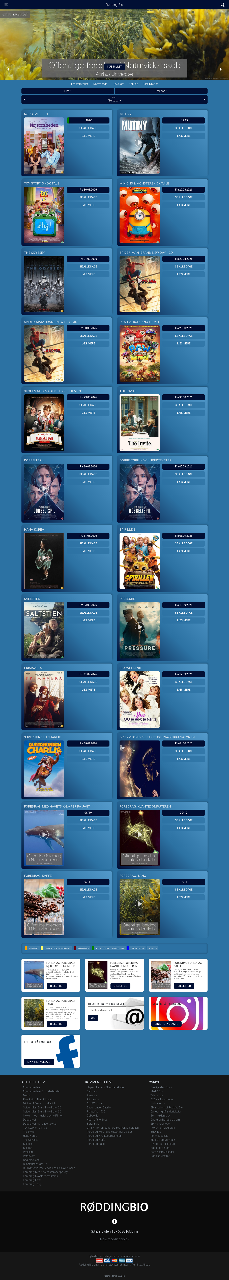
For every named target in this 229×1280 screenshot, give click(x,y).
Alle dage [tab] (113, 99)
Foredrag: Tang (32, 1184)
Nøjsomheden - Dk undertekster (41, 1091)
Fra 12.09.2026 (183, 674)
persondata (123, 1256)
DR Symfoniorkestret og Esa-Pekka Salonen (49, 1168)
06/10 (88, 812)
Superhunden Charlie (35, 1164)
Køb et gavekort (160, 1147)
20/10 (183, 812)
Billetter (56, 985)
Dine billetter (151, 84)
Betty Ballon (94, 1123)
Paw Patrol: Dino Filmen (37, 1099)
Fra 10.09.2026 (183, 605)
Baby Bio (156, 1131)
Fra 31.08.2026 (88, 535)
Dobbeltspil (29, 1119)
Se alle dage (88, 128)
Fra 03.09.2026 (88, 605)
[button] (8, 69)
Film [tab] (66, 91)
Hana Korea (30, 1135)
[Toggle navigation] (222, 5)
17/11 (183, 881)
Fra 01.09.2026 (88, 258)
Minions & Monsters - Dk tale (39, 1103)
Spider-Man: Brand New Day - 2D (42, 1107)
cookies (135, 1256)
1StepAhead (142, 1264)
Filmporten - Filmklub (163, 1143)
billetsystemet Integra (118, 1264)
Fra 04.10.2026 (183, 743)
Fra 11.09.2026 (88, 674)
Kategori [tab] (160, 91)
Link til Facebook (39, 1061)
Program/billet (79, 84)
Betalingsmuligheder (162, 1151)
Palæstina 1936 (96, 1111)
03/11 (88, 881)
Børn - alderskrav (160, 1115)
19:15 (184, 120)
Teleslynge (157, 1095)
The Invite (29, 1131)
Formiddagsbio (159, 1135)
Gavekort (118, 84)
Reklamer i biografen (163, 1127)
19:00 (89, 120)
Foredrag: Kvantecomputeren (40, 1176)
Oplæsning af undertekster (166, 1111)
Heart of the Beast (97, 1119)
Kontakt (133, 84)
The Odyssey (30, 1139)
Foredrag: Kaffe (32, 1180)
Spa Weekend (31, 1160)
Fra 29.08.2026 (183, 189)
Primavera (29, 1156)
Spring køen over (160, 1123)
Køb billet (160, 66)
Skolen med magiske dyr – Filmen (43, 1115)
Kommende (100, 84)
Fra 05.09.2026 (183, 535)
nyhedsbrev (95, 1256)
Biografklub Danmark (163, 1139)
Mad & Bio (157, 1091)
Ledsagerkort (158, 1103)
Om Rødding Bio (160, 1087)
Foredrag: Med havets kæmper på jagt (45, 1172)
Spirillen (27, 1147)
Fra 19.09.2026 (88, 743)
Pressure (28, 1151)
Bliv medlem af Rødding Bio (167, 1107)
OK (93, 1017)
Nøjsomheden (31, 1087)
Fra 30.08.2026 (88, 189)
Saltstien (28, 1143)
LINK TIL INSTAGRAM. (168, 1023)
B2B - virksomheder (162, 1099)
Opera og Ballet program (165, 1119)
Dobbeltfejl (93, 1115)
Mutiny (27, 1095)
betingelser (109, 1256)
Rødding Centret (160, 1156)
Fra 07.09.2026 (183, 466)
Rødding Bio (114, 5)
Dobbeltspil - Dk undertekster (40, 1123)
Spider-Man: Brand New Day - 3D (42, 1111)
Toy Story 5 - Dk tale (35, 1127)
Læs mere (88, 135)
